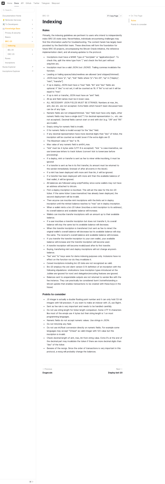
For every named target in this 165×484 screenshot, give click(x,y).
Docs (16, 3)
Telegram (46, 3)
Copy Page (113, 16)
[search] (18, 10)
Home (9, 3)
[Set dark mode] (31, 481)
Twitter (36, 3)
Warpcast (56, 3)
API (22, 3)
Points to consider (139, 24)
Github (28, 3)
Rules (133, 20)
